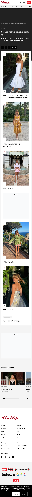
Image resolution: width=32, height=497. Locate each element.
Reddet (24, 494)
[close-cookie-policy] (29, 494)
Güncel (2, 6)
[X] (9, 457)
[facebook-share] (2, 47)
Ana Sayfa (3, 23)
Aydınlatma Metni (10, 490)
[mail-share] (12, 47)
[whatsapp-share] (9, 47)
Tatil (30, 6)
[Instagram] (2, 457)
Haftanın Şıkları (19, 6)
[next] (27, 399)
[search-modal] (21, 2)
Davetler (7, 6)
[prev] (22, 399)
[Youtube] (13, 457)
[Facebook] (5, 457)
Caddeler (13, 6)
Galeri (8, 23)
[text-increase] (15, 47)
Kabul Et (16, 494)
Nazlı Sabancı (7, 317)
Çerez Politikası (19, 488)
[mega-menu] (24, 2)
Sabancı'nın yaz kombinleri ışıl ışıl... (18, 23)
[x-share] (6, 47)
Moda (26, 6)
